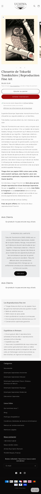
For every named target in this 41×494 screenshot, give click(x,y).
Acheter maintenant (20, 97)
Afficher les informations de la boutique (17, 108)
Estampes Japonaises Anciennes (15, 373)
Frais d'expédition (15, 86)
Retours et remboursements (14, 425)
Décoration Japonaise (11, 396)
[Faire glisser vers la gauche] (16, 68)
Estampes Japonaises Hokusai (14, 377)
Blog (5, 412)
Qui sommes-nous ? (11, 408)
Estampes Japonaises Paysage (15, 388)
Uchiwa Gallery (22, 488)
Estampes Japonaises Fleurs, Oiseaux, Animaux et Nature (17, 382)
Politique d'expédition (12, 417)
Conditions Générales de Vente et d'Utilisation (20, 421)
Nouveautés (8, 368)
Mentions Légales (10, 430)
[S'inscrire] (35, 466)
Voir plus (20, 273)
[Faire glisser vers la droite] (25, 68)
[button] (2, 6)
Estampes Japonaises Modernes (15, 392)
